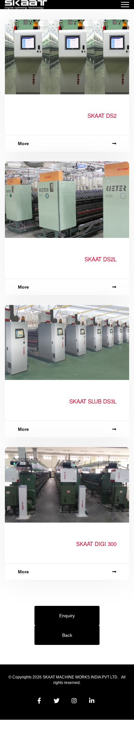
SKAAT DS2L (100, 259)
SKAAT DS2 (101, 115)
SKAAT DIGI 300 (96, 543)
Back (67, 635)
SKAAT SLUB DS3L (92, 401)
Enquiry (67, 615)
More (23, 143)
